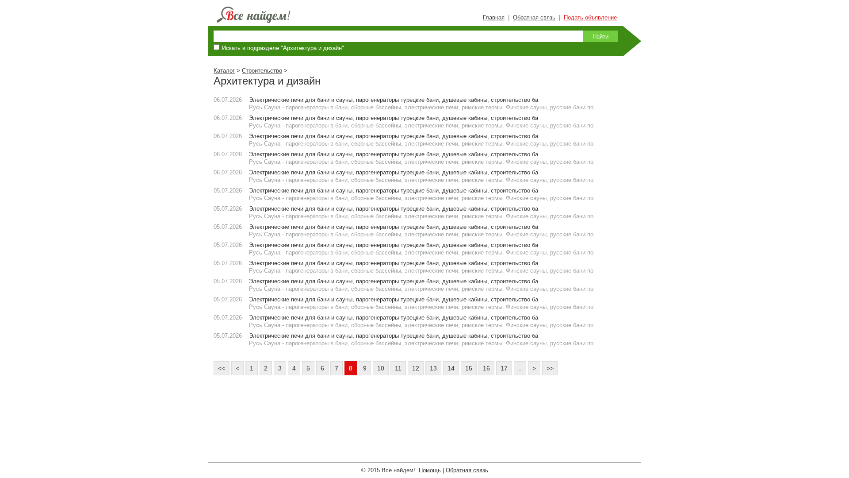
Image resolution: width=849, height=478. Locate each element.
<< (221, 368)
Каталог (224, 70)
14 (451, 368)
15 (468, 368)
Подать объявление (590, 17)
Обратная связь (534, 17)
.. (520, 368)
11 (398, 368)
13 (433, 368)
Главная (494, 17)
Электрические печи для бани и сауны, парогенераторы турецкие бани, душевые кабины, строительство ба (393, 99)
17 (504, 368)
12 (415, 368)
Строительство (262, 70)
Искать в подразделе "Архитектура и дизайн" (283, 48)
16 (486, 368)
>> (550, 368)
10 (380, 368)
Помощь (430, 470)
